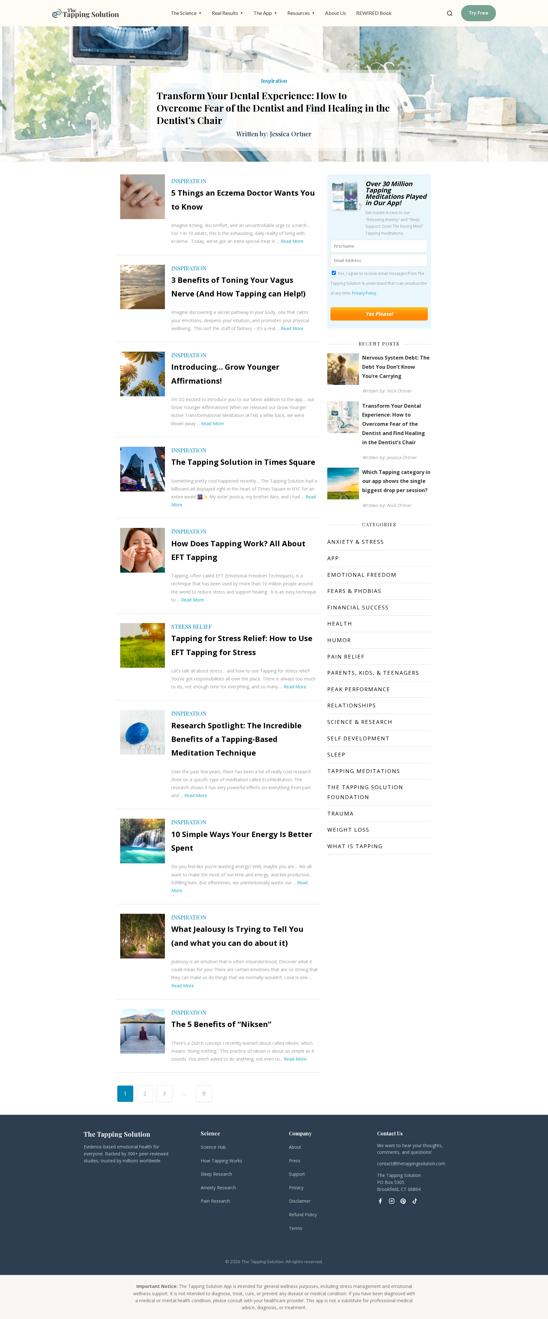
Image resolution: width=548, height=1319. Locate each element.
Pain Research (215, 1201)
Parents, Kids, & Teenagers (373, 672)
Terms (295, 1228)
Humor (339, 640)
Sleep (336, 754)
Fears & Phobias (354, 591)
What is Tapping (355, 846)
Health (339, 623)
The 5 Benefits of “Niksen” (221, 1024)
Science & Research (360, 721)
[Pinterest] (403, 1201)
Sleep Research (216, 1174)
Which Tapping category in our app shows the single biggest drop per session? (272, 101)
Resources (301, 13)
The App (265, 13)
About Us (335, 13)
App (333, 558)
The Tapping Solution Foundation (365, 792)
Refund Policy (303, 1215)
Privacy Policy (364, 293)
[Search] (449, 13)
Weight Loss (348, 829)
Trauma (340, 813)
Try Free (478, 13)
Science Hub (213, 1147)
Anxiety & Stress (355, 541)
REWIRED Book (374, 13)
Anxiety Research (218, 1188)
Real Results (227, 13)
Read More (292, 241)
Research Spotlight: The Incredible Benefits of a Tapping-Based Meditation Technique (236, 739)
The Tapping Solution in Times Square (243, 462)
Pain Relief (346, 656)
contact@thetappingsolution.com (411, 1163)
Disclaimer (299, 1201)
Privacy (296, 1188)
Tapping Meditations (363, 771)
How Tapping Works (221, 1161)
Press (294, 1161)
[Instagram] (391, 1201)
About (295, 1147)
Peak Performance (358, 689)
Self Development (358, 738)
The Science (186, 13)
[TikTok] (414, 1201)
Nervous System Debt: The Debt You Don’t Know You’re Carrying (396, 367)
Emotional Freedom (362, 574)
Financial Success (358, 607)
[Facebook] (380, 1201)
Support (297, 1174)
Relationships (351, 705)
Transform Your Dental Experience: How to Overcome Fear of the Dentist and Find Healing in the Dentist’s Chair (393, 424)
